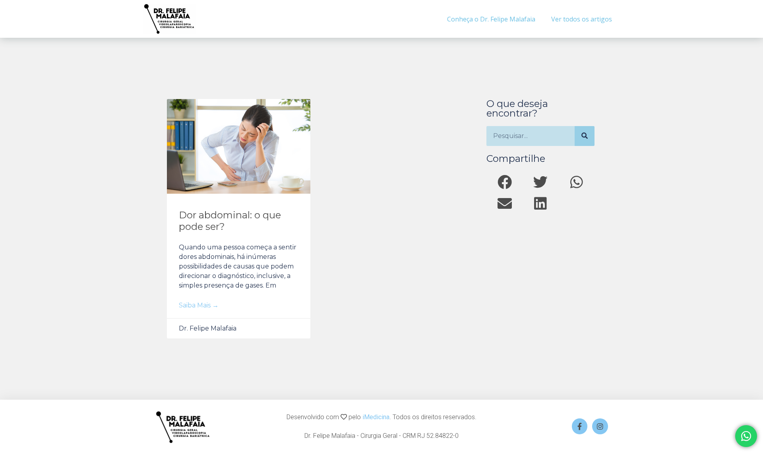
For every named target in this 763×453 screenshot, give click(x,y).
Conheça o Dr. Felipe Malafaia (491, 19)
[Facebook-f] (580, 426)
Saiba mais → (199, 305)
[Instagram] (600, 426)
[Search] (585, 136)
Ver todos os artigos (581, 19)
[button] (504, 182)
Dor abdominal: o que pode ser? (230, 220)
